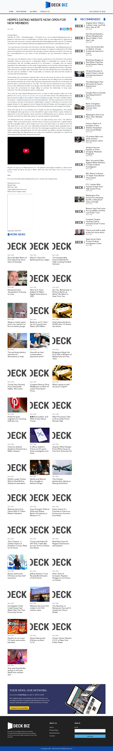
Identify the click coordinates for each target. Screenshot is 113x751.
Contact (52, 736)
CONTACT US (45, 11)
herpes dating (47, 37)
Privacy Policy (53, 730)
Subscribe (90, 736)
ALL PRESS (33, 11)
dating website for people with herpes (30, 95)
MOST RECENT (21, 11)
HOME (11, 11)
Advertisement (54, 733)
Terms (51, 727)
